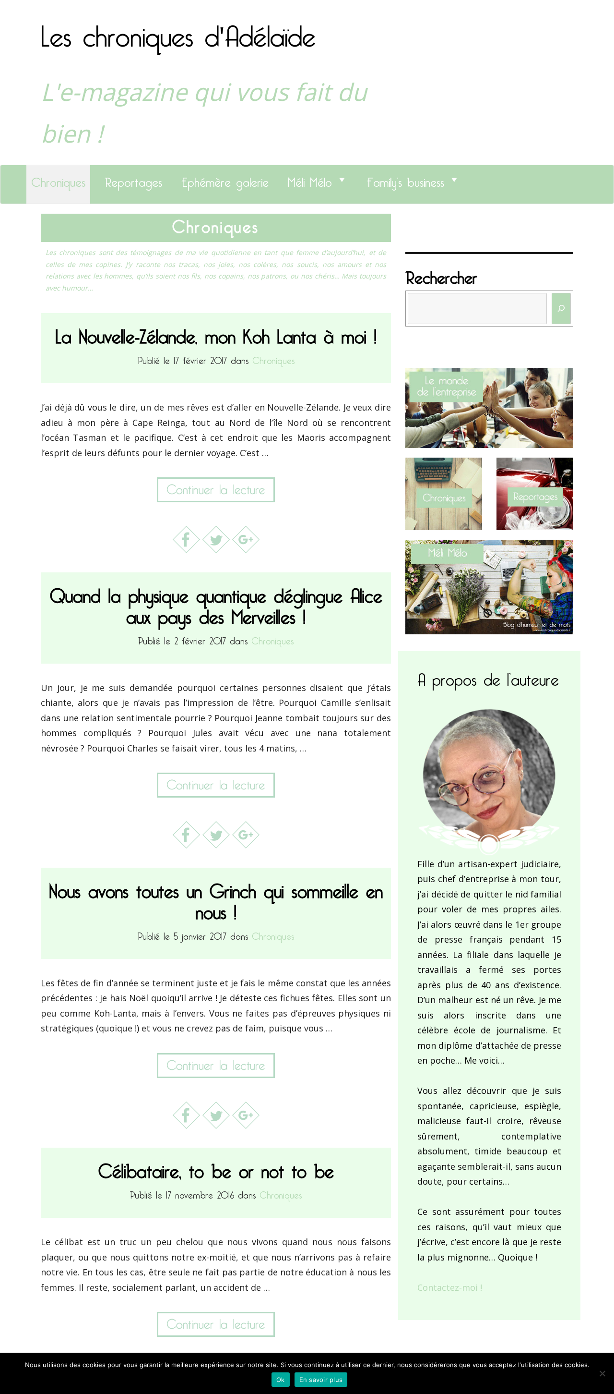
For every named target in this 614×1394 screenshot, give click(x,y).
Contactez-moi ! (449, 1287)
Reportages (133, 180)
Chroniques (58, 180)
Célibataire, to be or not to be (216, 1167)
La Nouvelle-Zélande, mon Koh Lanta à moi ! (216, 332)
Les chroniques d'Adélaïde (178, 30)
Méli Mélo (310, 180)
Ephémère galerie (225, 180)
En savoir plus (321, 1379)
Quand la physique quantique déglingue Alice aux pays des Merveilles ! (216, 602)
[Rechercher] (561, 308)
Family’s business (405, 180)
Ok (280, 1379)
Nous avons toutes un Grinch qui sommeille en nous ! (216, 898)
